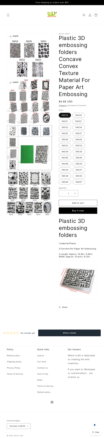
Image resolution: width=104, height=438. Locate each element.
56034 (65, 151)
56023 (65, 127)
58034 (65, 170)
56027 (78, 133)
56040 (65, 157)
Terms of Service (15, 374)
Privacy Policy (13, 368)
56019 (65, 115)
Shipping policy (14, 361)
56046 (65, 164)
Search (40, 355)
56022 (78, 121)
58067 (79, 182)
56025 (65, 133)
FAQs (39, 380)
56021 (65, 121)
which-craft (18, 436)
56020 (78, 115)
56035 (79, 151)
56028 (65, 139)
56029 (78, 139)
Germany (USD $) (17, 426)
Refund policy (13, 355)
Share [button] (64, 307)
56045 (79, 157)
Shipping (62, 105)
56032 (65, 145)
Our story (41, 361)
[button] (8, 15)
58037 (79, 170)
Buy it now (78, 210)
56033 (78, 145)
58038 (65, 176)
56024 (78, 127)
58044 (65, 182)
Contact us (42, 368)
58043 (79, 176)
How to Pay (42, 374)
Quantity (62, 188)
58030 (79, 164)
